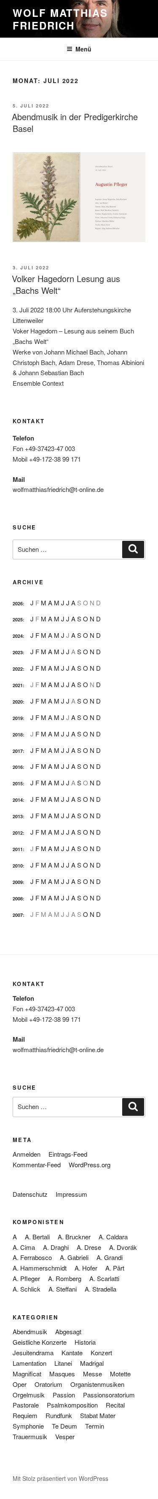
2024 (18, 636)
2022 (18, 669)
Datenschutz (30, 1194)
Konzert (101, 1352)
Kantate (72, 1352)
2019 (18, 718)
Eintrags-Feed (67, 1154)
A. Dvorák (123, 1247)
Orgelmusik (29, 1394)
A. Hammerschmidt (40, 1267)
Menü (83, 49)
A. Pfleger (26, 1278)
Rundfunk (59, 1415)
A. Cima (24, 1247)
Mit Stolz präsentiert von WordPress (60, 1478)
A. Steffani (62, 1288)
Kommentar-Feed (37, 1164)
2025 (18, 619)
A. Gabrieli (74, 1257)
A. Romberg (64, 1278)
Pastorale (26, 1404)
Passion (64, 1394)
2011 (18, 849)
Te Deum (64, 1425)
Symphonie (28, 1425)
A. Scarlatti (104, 1278)
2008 (18, 898)
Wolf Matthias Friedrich (60, 18)
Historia (85, 1342)
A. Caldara (113, 1236)
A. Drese (89, 1247)
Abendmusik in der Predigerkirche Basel (75, 122)
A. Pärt (114, 1267)
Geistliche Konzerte (40, 1342)
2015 (18, 783)
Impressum (71, 1194)
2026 (18, 603)
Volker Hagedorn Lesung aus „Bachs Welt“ (66, 284)
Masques (62, 1373)
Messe (92, 1373)
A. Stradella (100, 1288)
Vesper (65, 1436)
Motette (120, 1373)
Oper (20, 1384)
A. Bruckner (74, 1236)
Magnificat (27, 1373)
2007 (18, 915)
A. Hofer (86, 1267)
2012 (18, 833)
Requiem (25, 1415)
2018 (18, 734)
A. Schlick (26, 1288)
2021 (18, 685)
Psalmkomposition (72, 1404)
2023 (18, 652)
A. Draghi (56, 1247)
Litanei (63, 1363)
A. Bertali (37, 1236)
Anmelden (26, 1154)
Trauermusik (30, 1436)
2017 (18, 751)
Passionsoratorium (109, 1394)
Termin (94, 1425)
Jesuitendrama (33, 1352)
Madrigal (92, 1363)
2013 (18, 816)
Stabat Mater (97, 1415)
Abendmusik (30, 1331)
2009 (18, 882)
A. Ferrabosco (32, 1257)
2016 (18, 767)
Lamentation (29, 1363)
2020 (18, 701)
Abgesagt (68, 1331)
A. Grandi (109, 1257)
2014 (18, 800)
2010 (18, 865)
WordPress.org (89, 1164)
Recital (115, 1404)
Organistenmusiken (97, 1384)
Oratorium (48, 1384)
